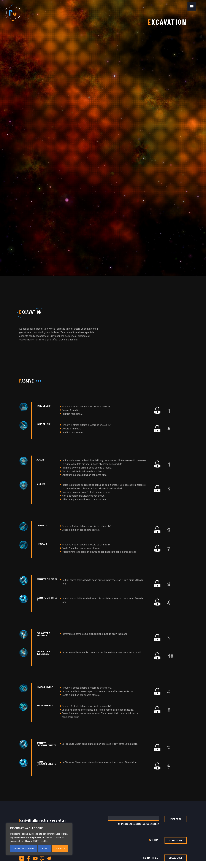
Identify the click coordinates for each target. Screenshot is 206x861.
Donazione (175, 840)
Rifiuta (44, 848)
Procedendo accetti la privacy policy (140, 823)
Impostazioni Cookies (23, 848)
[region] (39, 839)
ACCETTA (60, 848)
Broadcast (175, 858)
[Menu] (191, 6)
